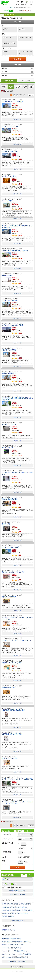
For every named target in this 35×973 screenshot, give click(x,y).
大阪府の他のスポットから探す (17, 961)
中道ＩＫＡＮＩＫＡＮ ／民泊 (12, 663)
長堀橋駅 (16, 904)
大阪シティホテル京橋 (9, 350)
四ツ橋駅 (12, 907)
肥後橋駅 (24, 910)
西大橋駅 (12, 910)
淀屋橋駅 (24, 907)
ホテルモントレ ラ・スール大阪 (12, 101)
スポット (4, 75)
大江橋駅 (17, 913)
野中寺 (19, 938)
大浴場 (6, 51)
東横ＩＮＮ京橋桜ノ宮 (9, 373)
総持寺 (4, 957)
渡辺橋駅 (4, 916)
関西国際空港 (5, 930)
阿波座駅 (30, 910)
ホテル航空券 (11, 884)
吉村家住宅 (13, 938)
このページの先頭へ (17, 967)
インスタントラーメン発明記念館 (11, 951)
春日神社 (25, 957)
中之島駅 (4, 913)
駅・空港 (4, 71)
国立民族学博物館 (16, 948)
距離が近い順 (4, 86)
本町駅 (4, 904)
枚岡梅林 (16, 945)
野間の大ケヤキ (25, 951)
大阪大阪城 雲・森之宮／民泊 (12, 734)
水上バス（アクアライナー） (10, 954)
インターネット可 (25, 37)
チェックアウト (7, 838)
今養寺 (20, 954)
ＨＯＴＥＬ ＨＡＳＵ (9, 424)
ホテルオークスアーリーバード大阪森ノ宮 (15, 250)
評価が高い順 (30, 86)
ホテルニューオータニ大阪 (10, 126)
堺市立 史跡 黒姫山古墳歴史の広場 (12, 941)
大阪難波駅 (11, 916)
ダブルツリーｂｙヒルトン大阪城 (12, 325)
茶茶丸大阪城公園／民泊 (9, 499)
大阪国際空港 (5, 938)
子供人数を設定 (23, 848)
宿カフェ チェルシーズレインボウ (13, 572)
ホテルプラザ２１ (7, 447)
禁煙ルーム (7, 37)
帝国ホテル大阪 (7, 275)
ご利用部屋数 (6, 852)
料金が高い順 (24, 86)
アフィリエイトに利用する (17, 894)
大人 (19, 843)
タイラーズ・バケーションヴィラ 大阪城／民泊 (17, 779)
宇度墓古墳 (19, 957)
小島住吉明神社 (11, 957)
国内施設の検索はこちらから (17, 890)
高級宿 (22, 29)
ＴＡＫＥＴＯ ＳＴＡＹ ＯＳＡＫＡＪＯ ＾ (16, 640)
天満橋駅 (21, 904)
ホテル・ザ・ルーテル (9, 176)
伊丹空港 (12, 930)
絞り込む (17, 59)
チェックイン (6, 834)
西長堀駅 (18, 910)
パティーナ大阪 (7, 201)
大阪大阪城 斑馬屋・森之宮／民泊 (13, 710)
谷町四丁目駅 (5, 907)
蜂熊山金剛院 (27, 954)
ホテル (8, 879)
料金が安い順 (17, 86)
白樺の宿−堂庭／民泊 (8, 687)
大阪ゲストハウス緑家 (9, 597)
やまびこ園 (10, 945)
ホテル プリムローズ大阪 (10, 547)
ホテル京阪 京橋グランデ (10, 151)
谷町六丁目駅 (5, 910)
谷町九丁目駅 (24, 913)
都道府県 (4, 68)
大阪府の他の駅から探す (17, 920)
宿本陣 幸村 (6, 524)
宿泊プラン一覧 (17, 119)
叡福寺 (4, 945)
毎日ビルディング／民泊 (9, 758)
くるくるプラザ (6, 948)
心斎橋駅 (27, 904)
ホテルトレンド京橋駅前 (9, 300)
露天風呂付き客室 (9, 43)
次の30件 (31, 95)
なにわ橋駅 (11, 913)
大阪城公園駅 (9, 15)
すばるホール (27, 941)
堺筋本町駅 (10, 904)
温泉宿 (6, 29)
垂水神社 (21, 945)
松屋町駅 (18, 907)
